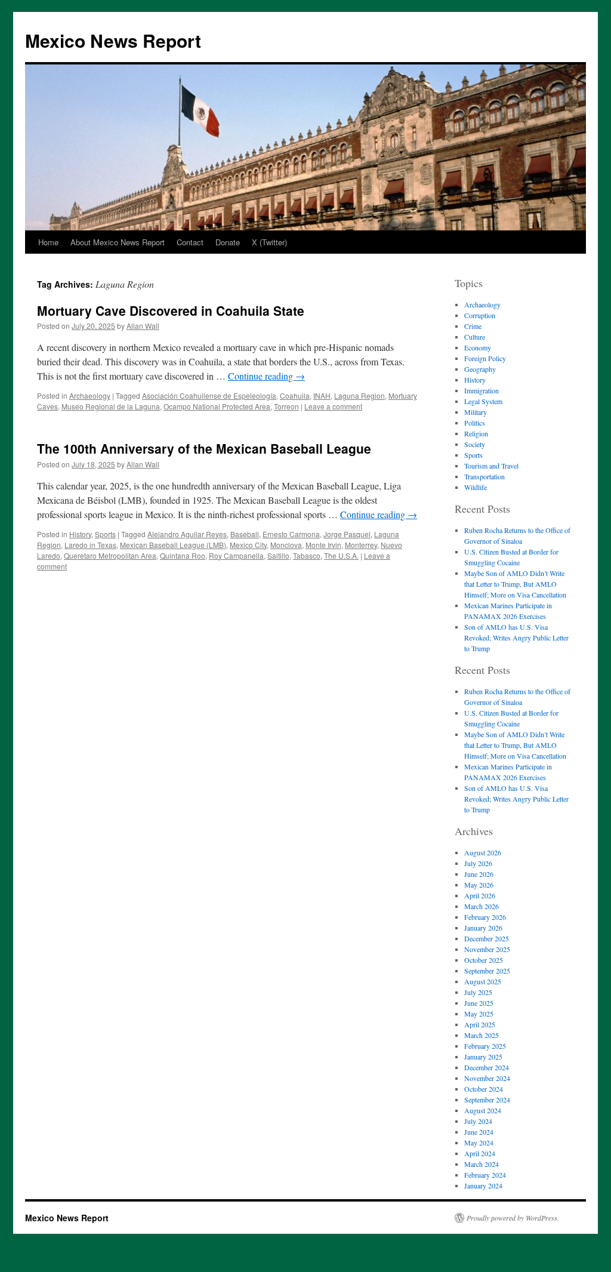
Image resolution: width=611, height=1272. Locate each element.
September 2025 (487, 970)
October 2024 (483, 1089)
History (80, 534)
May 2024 (478, 1142)
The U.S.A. (341, 555)
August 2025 (482, 981)
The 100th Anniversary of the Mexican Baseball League (204, 448)
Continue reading (266, 375)
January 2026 (483, 927)
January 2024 (483, 1185)
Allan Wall (142, 326)
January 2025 (483, 1056)
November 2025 (487, 949)
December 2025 (486, 938)
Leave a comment (333, 406)
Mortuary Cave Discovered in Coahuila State (170, 310)
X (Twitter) (269, 242)
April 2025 (479, 1024)
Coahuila (295, 395)
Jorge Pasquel (347, 534)
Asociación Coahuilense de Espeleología (209, 395)
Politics (474, 422)
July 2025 (478, 992)
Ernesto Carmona (291, 534)
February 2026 (485, 917)
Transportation (484, 476)
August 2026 (482, 852)
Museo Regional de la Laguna (110, 406)
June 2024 (478, 1132)
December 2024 (486, 1067)
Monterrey (361, 545)
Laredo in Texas (90, 545)
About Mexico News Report (117, 242)
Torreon (286, 406)
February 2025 (485, 1046)
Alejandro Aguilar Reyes (187, 534)
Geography (480, 369)
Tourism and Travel (491, 465)
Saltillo (278, 555)
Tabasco (306, 555)
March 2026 (481, 906)
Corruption (479, 315)
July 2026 (478, 863)
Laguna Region (359, 395)
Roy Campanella (236, 555)
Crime (473, 326)
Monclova (286, 545)
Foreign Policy (485, 358)
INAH (322, 395)
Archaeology (89, 395)
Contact (190, 242)
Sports (105, 534)
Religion (476, 433)
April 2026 (479, 895)
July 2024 (478, 1121)
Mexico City (248, 545)
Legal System (483, 401)
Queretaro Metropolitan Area (110, 555)
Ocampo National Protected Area (216, 406)
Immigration (481, 390)
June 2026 (478, 874)
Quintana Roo (182, 555)
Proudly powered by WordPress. (513, 1217)
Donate (227, 242)
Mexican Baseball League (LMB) (173, 545)
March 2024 (481, 1164)
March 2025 (481, 1035)
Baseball (244, 534)
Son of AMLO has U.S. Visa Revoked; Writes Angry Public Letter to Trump (516, 637)
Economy (477, 347)
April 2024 (479, 1153)
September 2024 (487, 1099)
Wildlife (475, 487)
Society (474, 444)
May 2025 (478, 1013)
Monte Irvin (323, 545)
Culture (474, 336)
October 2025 (483, 960)
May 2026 (478, 884)
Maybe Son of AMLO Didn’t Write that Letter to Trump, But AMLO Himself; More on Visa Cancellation (515, 583)
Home (48, 242)
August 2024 (482, 1110)
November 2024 (487, 1078)
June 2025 (478, 1003)
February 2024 (485, 1174)
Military (475, 412)
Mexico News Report (113, 40)
